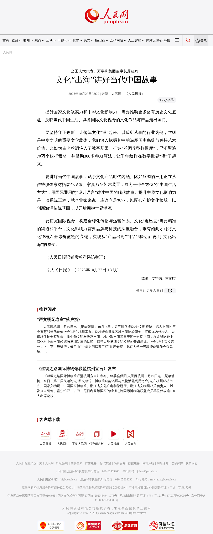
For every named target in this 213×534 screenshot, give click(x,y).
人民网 (7, 52)
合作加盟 (105, 463)
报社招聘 (62, 463)
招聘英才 (76, 463)
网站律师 (162, 463)
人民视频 (113, 443)
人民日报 (45, 443)
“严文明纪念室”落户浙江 (60, 319)
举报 (166, 40)
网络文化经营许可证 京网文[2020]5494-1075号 (87, 495)
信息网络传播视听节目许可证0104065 (31, 495)
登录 (203, 40)
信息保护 (177, 463)
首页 (5, 40)
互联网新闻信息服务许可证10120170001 (47, 487)
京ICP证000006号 (178, 495)
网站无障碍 (154, 40)
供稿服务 (119, 463)
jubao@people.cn (147, 471)
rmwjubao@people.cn (163, 479)
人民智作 (130, 443)
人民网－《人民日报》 (128, 93)
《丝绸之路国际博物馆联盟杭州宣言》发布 (76, 368)
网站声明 (148, 463)
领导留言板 (96, 443)
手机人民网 (79, 443)
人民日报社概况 (26, 463)
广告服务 (91, 463)
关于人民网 (46, 463)
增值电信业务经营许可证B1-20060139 (101, 487)
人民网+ (62, 443)
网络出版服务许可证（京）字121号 (142, 495)
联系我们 (191, 463)
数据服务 (134, 463)
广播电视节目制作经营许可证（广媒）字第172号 (160, 487)
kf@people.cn (69, 479)
